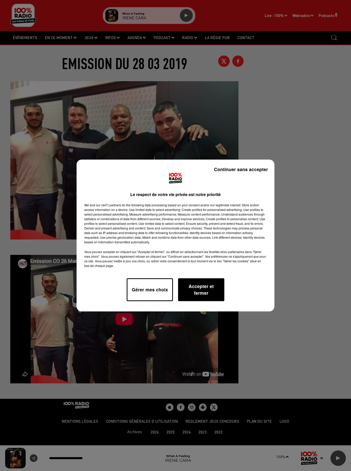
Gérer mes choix (150, 289)
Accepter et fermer (201, 289)
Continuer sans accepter (241, 169)
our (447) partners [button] (108, 205)
